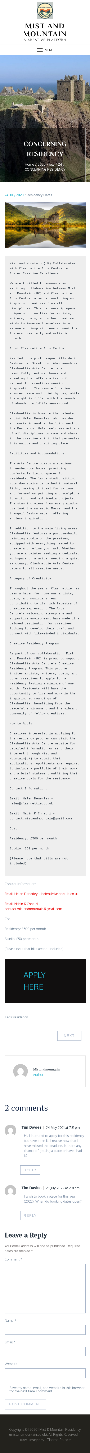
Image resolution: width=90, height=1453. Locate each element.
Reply (30, 1170)
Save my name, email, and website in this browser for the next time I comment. (47, 1389)
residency (20, 1017)
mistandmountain (46, 1069)
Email (10, 1342)
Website (11, 1364)
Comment (13, 1259)
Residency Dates (39, 195)
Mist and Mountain (45, 30)
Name (10, 1320)
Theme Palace (59, 1439)
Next (69, 1036)
